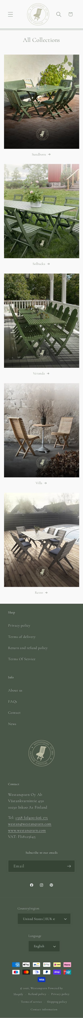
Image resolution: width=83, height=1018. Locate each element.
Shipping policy (57, 1001)
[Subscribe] (69, 866)
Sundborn (39, 154)
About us (15, 690)
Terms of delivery (22, 636)
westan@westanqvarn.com (29, 823)
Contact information (44, 1009)
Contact (14, 712)
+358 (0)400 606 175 (31, 817)
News (12, 724)
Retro (39, 592)
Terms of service (31, 1001)
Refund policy (37, 994)
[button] (10, 14)
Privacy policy (19, 625)
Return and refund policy (28, 648)
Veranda (39, 373)
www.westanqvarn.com (27, 830)
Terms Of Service (21, 659)
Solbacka (39, 264)
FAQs (12, 701)
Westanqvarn (39, 988)
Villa (39, 483)
